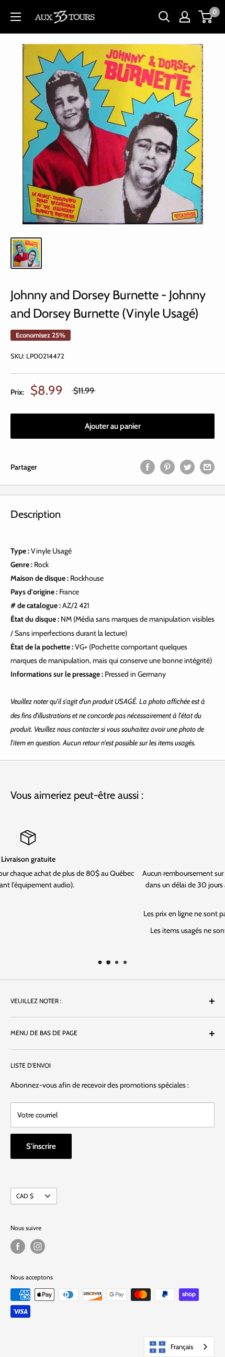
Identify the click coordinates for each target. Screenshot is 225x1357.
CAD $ (24, 1196)
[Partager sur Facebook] (147, 467)
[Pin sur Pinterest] (167, 467)
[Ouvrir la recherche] (164, 17)
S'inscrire (41, 1146)
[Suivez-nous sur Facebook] (17, 1246)
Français (182, 1346)
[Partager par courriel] (207, 467)
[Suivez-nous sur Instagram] (37, 1246)
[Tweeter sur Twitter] (187, 467)
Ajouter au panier (113, 426)
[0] (205, 16)
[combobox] (179, 1347)
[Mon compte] (184, 17)
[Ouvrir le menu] (15, 17)
